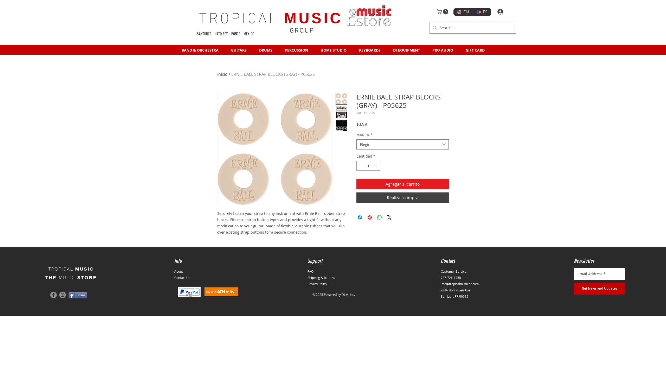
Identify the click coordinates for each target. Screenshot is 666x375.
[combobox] (402, 144)
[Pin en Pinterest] (370, 217)
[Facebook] (53, 295)
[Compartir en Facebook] (360, 217)
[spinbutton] (368, 165)
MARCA (364, 134)
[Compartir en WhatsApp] (379, 217)
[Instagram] (62, 295)
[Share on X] (389, 217)
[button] (443, 11)
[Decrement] (360, 165)
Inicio (222, 74)
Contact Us (182, 278)
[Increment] (376, 165)
